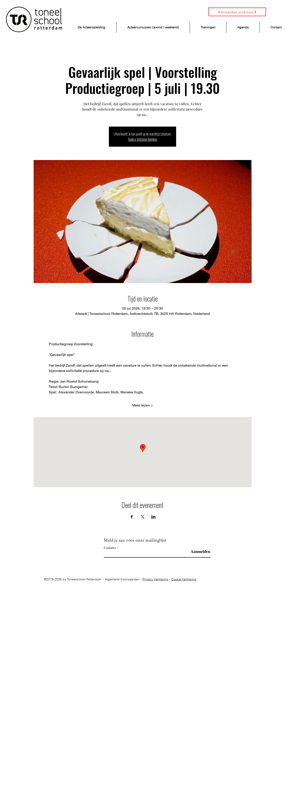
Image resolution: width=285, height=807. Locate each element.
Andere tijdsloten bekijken (142, 139)
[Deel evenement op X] (142, 517)
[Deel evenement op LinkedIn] (153, 517)
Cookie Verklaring (183, 579)
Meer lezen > (142, 405)
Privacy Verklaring (155, 579)
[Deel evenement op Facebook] (132, 517)
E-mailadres (110, 547)
